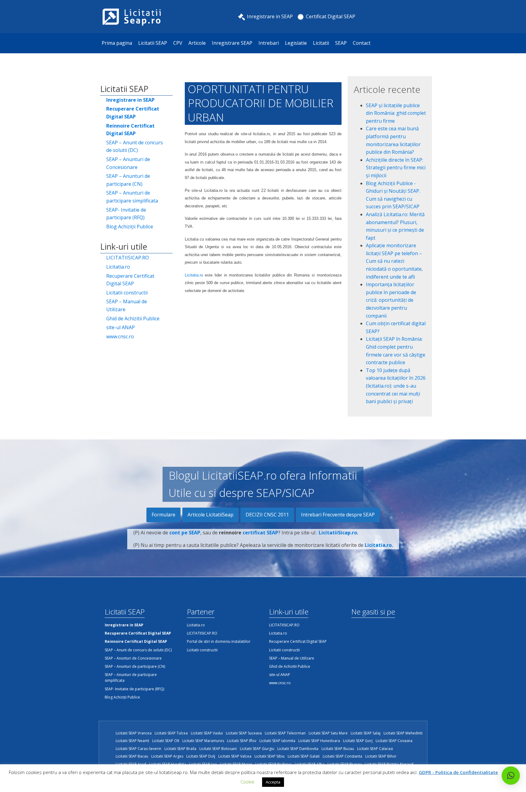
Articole (197, 43)
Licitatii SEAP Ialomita (277, 740)
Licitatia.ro (118, 266)
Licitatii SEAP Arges (167, 756)
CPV (177, 43)
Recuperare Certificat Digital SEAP (130, 280)
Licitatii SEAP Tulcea (171, 733)
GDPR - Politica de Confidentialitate (458, 772)
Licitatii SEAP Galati (304, 756)
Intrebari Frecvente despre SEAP (338, 514)
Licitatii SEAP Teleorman (285, 733)
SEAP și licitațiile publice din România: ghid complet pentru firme (396, 113)
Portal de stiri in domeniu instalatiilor (219, 641)
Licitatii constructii (127, 292)
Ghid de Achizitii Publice (133, 318)
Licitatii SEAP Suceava (244, 733)
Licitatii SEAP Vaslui (207, 733)
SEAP (341, 43)
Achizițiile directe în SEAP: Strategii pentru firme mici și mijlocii (396, 168)
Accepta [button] (273, 782)
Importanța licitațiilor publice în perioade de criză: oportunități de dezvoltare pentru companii (391, 300)
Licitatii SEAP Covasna (394, 740)
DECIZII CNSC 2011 (267, 514)
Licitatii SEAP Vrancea (134, 733)
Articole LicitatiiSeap (210, 514)
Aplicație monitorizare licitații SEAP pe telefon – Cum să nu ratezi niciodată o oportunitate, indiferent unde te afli (394, 261)
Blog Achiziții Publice (129, 226)
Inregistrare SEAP (232, 43)
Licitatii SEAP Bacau (132, 756)
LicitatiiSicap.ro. (338, 532)
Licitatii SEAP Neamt (132, 740)
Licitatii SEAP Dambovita (297, 748)
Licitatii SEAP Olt (165, 740)
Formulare (163, 514)
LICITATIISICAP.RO (127, 257)
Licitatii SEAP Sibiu (269, 756)
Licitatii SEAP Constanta (342, 756)
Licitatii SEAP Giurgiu (257, 748)
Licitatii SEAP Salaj (365, 733)
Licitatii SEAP (152, 43)
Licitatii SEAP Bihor (381, 756)
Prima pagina (117, 43)
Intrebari (268, 43)
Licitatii (321, 43)
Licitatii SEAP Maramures (203, 740)
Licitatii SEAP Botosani (218, 748)
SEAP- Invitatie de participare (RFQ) (126, 213)
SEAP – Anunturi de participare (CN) (128, 180)
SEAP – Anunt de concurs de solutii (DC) (134, 146)
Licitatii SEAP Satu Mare (328, 733)
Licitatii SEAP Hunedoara (319, 740)
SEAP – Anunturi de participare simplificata (132, 196)
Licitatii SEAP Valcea (234, 756)
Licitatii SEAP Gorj (358, 740)
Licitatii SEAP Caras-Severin (138, 748)
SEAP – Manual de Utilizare (126, 305)
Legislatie (296, 43)
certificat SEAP (260, 532)
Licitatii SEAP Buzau (337, 748)
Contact (361, 43)
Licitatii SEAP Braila (180, 748)
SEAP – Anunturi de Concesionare (128, 163)
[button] (511, 775)
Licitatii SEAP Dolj (200, 756)
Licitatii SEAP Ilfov (241, 740)
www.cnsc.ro (120, 336)
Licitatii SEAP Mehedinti (403, 733)
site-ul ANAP (120, 327)
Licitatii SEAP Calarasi (375, 748)
